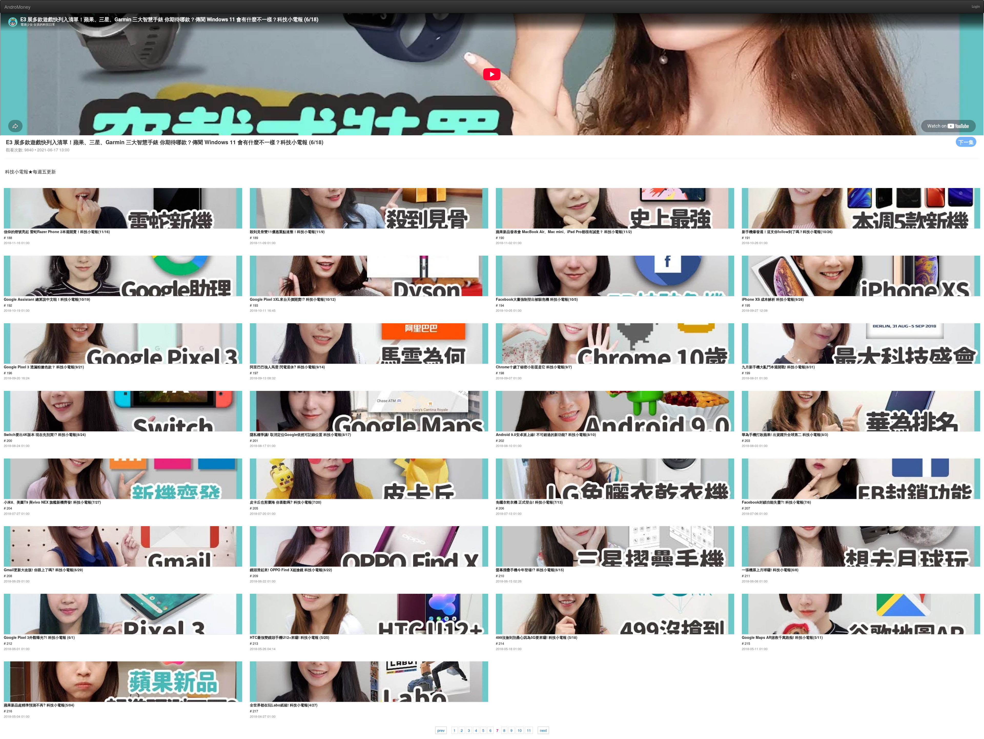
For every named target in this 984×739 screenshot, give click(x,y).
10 (520, 730)
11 (529, 730)
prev (441, 730)
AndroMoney (17, 6)
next (543, 730)
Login (976, 6)
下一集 (966, 141)
